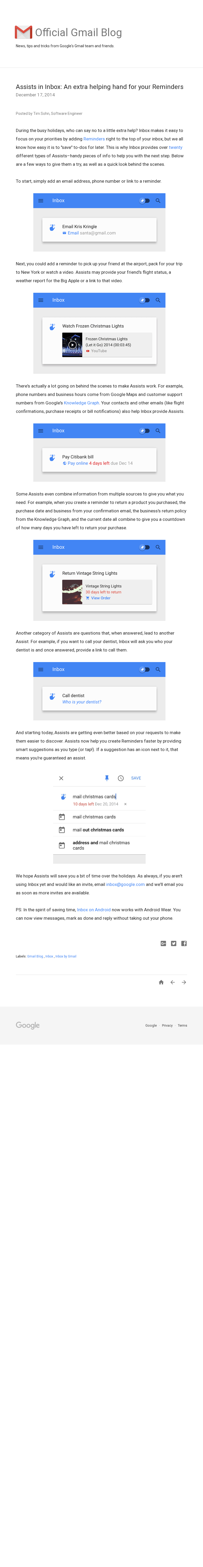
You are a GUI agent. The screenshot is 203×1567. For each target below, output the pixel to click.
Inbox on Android (94, 909)
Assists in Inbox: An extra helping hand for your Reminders (99, 87)
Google (151, 1025)
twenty (175, 147)
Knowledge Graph (81, 402)
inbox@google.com (125, 884)
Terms (182, 1025)
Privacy (167, 1025)
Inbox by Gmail (66, 956)
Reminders (94, 138)
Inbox (49, 956)
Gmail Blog (35, 956)
